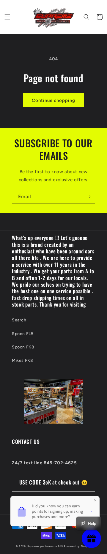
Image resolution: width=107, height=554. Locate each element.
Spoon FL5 (22, 333)
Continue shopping (53, 100)
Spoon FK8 (23, 347)
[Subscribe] (88, 197)
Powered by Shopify (77, 546)
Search (19, 320)
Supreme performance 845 (45, 546)
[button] (7, 16)
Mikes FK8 (22, 360)
